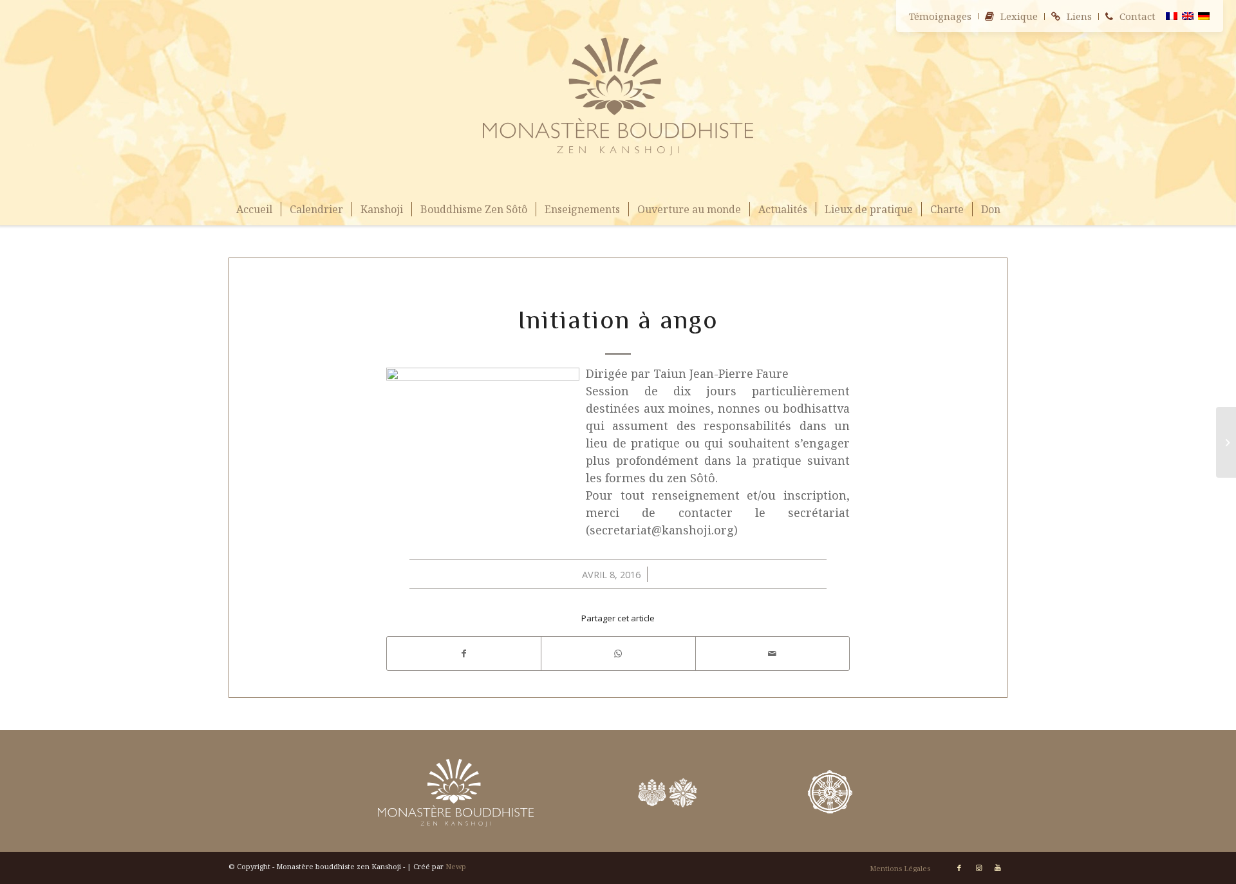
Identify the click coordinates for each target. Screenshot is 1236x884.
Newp (455, 866)
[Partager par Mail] (772, 653)
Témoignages (940, 16)
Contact (1137, 16)
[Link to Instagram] (978, 868)
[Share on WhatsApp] (618, 653)
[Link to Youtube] (997, 868)
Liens (1079, 16)
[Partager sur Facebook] (464, 653)
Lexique (1019, 16)
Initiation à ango (618, 319)
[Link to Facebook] (959, 868)
